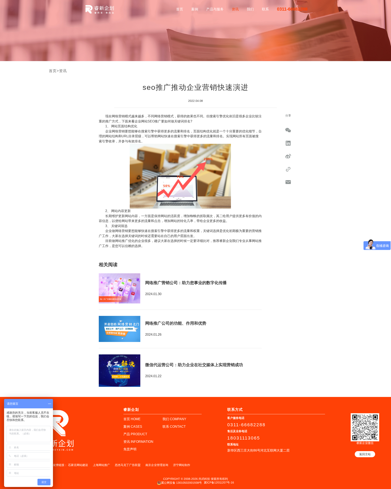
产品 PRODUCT (135, 434)
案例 (194, 9)
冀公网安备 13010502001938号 (181, 482)
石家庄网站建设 (78, 465)
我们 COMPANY (174, 419)
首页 (179, 9)
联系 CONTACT (174, 426)
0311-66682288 (292, 9)
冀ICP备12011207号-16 (219, 482)
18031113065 (243, 438)
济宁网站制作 (181, 465)
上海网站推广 (101, 465)
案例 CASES (132, 426)
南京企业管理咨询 (156, 465)
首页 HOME (132, 419)
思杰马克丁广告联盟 (128, 465)
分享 (288, 115)
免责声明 (129, 449)
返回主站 (365, 454)
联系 (265, 9)
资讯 (235, 9)
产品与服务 (215, 9)
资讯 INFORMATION (138, 441)
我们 (250, 9)
